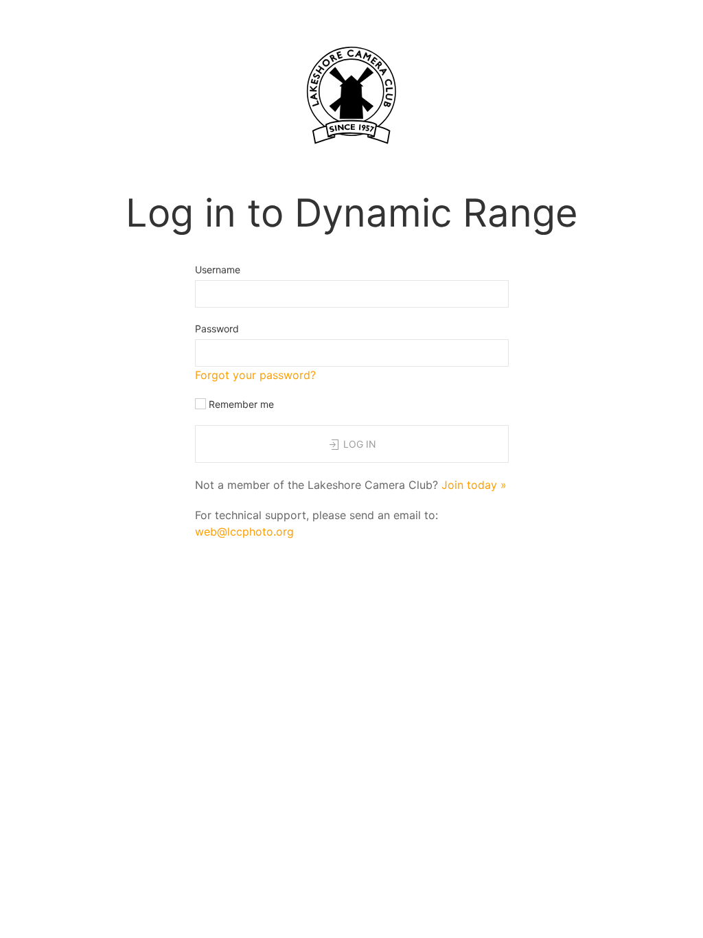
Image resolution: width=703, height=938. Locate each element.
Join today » (474, 485)
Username (217, 269)
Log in (358, 444)
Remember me (240, 404)
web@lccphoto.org (244, 531)
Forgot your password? (255, 375)
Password (217, 328)
